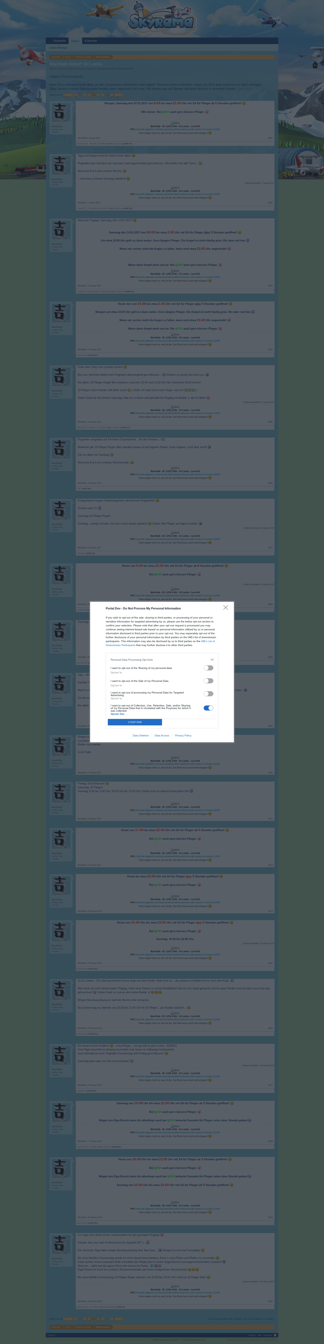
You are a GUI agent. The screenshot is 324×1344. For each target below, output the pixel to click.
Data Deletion (141, 735)
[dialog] (162, 672)
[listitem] (162, 660)
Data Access (162, 735)
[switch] (208, 667)
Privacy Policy (183, 735)
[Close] (226, 608)
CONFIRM (135, 722)
